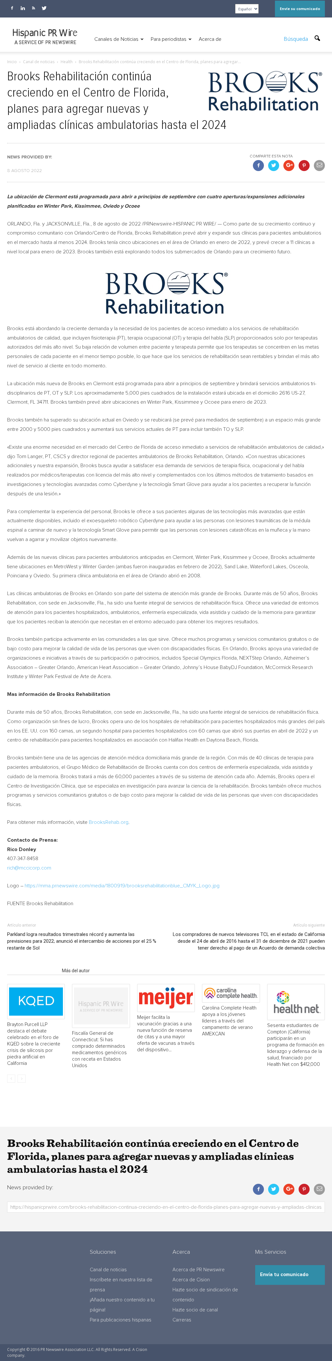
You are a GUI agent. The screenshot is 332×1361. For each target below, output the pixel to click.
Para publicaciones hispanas (120, 1320)
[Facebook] (12, 8)
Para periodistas (168, 39)
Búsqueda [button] (296, 38)
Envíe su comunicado (300, 8)
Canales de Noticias (116, 39)
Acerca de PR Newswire (198, 1269)
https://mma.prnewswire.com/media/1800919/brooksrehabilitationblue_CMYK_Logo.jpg (122, 885)
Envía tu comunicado (284, 1274)
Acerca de (210, 39)
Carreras (181, 1320)
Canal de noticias (108, 1269)
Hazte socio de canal (195, 1310)
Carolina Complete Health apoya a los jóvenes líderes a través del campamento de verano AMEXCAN (229, 1021)
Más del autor (76, 970)
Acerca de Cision (191, 1279)
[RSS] (33, 8)
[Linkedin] (23, 8)
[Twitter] (44, 8)
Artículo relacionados (32, 970)
